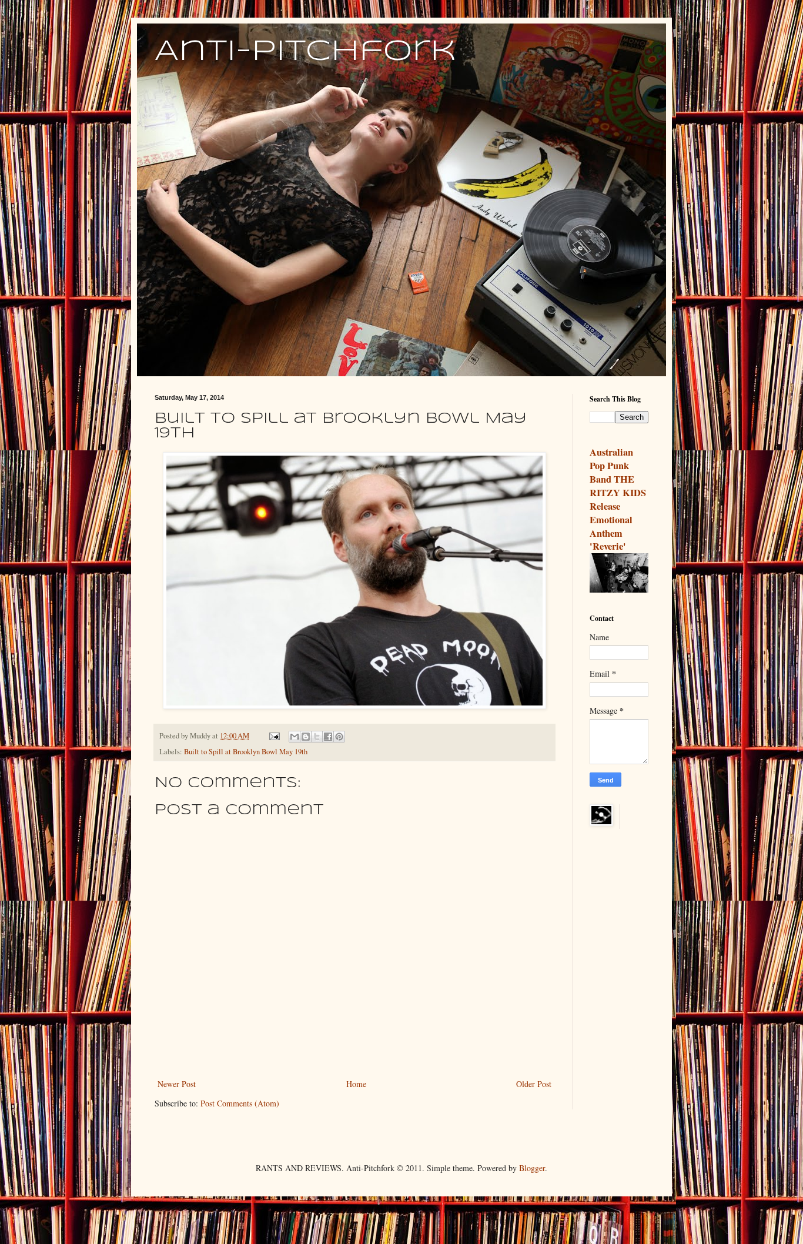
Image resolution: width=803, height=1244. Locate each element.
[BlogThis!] (306, 737)
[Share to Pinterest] (339, 737)
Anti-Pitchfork (305, 52)
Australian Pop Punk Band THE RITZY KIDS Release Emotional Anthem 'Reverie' (618, 499)
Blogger (532, 1167)
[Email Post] (274, 736)
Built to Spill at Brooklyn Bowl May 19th (245, 752)
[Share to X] (317, 737)
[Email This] (294, 737)
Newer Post (177, 1083)
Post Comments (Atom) (239, 1103)
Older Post (533, 1083)
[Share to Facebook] (328, 737)
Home (356, 1083)
